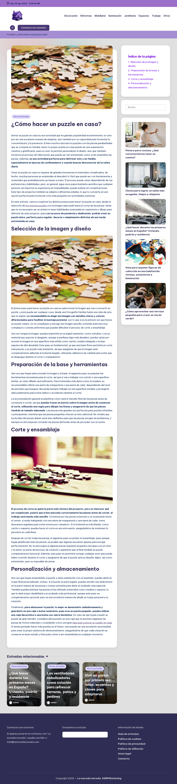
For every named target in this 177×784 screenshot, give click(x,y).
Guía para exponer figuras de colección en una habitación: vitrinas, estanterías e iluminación (143, 273)
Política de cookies (129, 738)
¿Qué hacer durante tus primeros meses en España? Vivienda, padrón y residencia (145, 231)
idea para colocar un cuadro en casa (92, 622)
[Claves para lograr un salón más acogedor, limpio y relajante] (145, 175)
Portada (11, 34)
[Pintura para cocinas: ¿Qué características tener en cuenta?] (145, 134)
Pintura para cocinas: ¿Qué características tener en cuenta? (142, 154)
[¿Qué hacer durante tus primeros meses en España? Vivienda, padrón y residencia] (145, 211)
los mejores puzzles (36, 205)
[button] (33, 28)
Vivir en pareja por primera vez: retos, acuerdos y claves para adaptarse (99, 684)
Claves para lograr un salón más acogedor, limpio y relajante (144, 192)
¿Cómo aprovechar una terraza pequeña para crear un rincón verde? (144, 315)
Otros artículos (21, 117)
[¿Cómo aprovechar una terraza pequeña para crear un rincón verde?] (145, 295)
